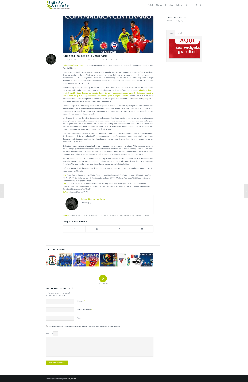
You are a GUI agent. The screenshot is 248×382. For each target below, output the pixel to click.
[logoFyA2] (58, 5)
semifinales (136, 215)
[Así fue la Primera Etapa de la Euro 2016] (246, 191)
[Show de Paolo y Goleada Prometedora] (119, 259)
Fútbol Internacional (100, 60)
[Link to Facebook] (196, 5)
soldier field (146, 215)
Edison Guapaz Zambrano (120, 60)
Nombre (81, 301)
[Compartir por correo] (142, 229)
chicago (85, 215)
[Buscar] (186, 5)
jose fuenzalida (125, 215)
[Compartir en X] (97, 229)
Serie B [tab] (179, 33)
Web (79, 318)
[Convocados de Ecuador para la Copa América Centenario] (106, 259)
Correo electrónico (85, 309)
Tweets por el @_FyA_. (175, 21)
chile (91, 215)
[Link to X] (200, 5)
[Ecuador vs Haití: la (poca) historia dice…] (65, 259)
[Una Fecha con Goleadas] (52, 259)
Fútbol (90, 60)
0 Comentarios (79, 60)
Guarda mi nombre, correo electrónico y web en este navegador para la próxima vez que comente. (84, 326)
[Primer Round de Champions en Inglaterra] (79, 259)
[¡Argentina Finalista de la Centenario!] (146, 259)
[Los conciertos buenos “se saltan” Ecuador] (92, 259)
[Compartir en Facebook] (74, 229)
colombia (96, 215)
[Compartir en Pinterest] (119, 229)
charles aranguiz (76, 215)
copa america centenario (110, 215)
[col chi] (108, 34)
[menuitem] (150, 5)
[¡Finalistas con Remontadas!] (133, 259)
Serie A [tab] (171, 33)
